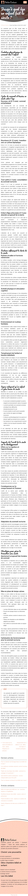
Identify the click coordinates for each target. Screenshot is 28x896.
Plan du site (14, 895)
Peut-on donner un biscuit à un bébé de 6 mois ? (14, 780)
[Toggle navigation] (25, 2)
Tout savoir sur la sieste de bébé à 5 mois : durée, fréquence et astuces (7, 747)
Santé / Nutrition (5, 25)
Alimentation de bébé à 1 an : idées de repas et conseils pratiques (20, 746)
